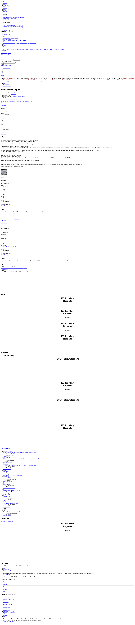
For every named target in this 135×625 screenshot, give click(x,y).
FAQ (4, 50)
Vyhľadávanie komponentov (9, 25)
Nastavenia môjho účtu (8, 599)
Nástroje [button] (5, 11)
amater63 (3, 177)
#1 (3, 137)
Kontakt (5, 8)
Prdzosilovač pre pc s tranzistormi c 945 (12, 490)
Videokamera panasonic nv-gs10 (10, 503)
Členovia (5, 48)
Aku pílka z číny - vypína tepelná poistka (10, 101)
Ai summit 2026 (7, 477)
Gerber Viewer (16, 17)
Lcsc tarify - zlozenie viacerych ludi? (11, 511)
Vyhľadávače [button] (6, 20)
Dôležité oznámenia (7, 462)
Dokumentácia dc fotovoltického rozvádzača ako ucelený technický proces (19, 452)
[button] (2, 33)
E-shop (5, 589)
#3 (3, 258)
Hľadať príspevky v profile (46, 49)
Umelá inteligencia (7, 481)
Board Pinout (6, 18)
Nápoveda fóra (6, 6)
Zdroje (4, 45)
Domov (5, 615)
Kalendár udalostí (7, 39)
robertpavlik (4, 223)
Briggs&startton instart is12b (26, 101)
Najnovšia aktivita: (19, 96)
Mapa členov (16, 49)
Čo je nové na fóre (7, 604)
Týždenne (10, 40)
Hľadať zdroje (15, 46)
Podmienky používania (8, 611)
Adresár (5, 44)
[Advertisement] (43, 282)
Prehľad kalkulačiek (7, 17)
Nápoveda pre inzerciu (8, 591)
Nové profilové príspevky (22, 43)
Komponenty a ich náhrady (9, 488)
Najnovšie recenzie (7, 46)
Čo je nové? (6, 41)
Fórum (4, 581)
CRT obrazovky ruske (8, 496)
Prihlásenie (3, 72)
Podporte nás (6, 9)
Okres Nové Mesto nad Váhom (10, 246)
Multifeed (5, 471)
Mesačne (5, 40)
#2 (3, 209)
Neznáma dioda (6, 484)
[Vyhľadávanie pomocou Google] (6, 64)
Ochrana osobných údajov (9, 612)
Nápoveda (5, 614)
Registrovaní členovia (8, 49)
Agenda (14, 40)
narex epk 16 (15, 99)
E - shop (5, 10)
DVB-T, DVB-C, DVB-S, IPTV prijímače (12, 475)
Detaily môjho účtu (7, 597)
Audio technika (6, 494)
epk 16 (7, 99)
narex (10, 99)
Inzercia (5, 3)
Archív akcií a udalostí (21, 40)
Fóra (4, 36)
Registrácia (3, 75)
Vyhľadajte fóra (14, 38)
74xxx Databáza (12, 26)
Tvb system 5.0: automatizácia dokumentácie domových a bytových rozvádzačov (21, 465)
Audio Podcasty (6, 5)
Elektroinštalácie (7, 469)
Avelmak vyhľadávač (18, 28)
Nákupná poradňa (7, 515)
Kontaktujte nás (6, 607)
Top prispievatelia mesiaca (58, 49)
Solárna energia (6, 456)
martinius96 (12, 92)
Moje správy (6, 602)
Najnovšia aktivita (32, 43)
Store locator (6, 1)
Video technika (6, 507)
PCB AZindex (13, 18)
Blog (4, 4)
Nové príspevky (6, 38)
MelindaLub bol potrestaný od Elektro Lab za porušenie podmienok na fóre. (21, 458)
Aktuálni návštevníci (23, 49)
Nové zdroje (13, 43)
